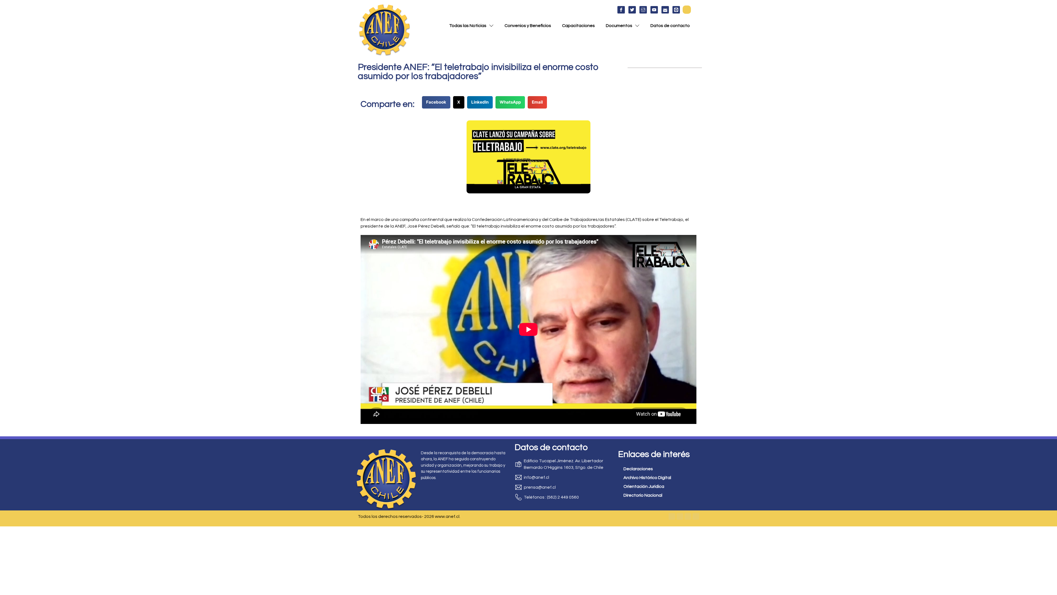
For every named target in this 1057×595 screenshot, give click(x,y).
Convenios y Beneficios (528, 25)
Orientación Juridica (643, 486)
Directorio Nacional (642, 495)
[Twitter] (680, 516)
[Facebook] (672, 516)
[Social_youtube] (654, 9)
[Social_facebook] (621, 9)
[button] (687, 10)
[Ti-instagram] (643, 9)
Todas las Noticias (467, 25)
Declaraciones (638, 469)
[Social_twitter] (632, 9)
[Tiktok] (696, 516)
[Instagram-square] (688, 516)
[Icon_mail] (665, 9)
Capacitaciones (578, 25)
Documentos (619, 25)
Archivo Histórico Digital (647, 477)
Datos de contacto (670, 25)
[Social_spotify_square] (676, 9)
